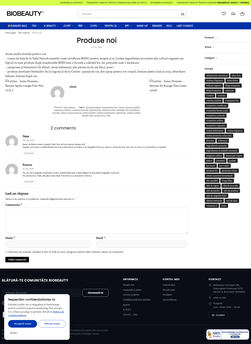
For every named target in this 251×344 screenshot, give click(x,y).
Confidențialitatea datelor (137, 299)
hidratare (222, 140)
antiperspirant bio (109, 107)
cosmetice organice (215, 125)
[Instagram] (4, 303)
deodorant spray (108, 110)
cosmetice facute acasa (217, 110)
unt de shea (231, 201)
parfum (232, 160)
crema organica (235, 130)
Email (100, 238)
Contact (220, 315)
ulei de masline (231, 191)
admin (73, 86)
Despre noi (128, 285)
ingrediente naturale (216, 145)
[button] (242, 14)
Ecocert (210, 140)
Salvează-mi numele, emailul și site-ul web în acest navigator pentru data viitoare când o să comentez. (66, 251)
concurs (221, 95)
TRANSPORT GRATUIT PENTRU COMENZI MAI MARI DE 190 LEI (115, 3)
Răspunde (29, 153)
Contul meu (169, 285)
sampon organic (133, 113)
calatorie (229, 90)
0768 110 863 (219, 297)
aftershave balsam (93, 107)
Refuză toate (52, 323)
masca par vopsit (234, 155)
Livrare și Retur (131, 294)
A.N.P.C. (127, 309)
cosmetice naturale (80, 110)
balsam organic (213, 85)
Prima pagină (10, 33)
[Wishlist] (223, 14)
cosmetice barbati (132, 107)
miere (209, 160)
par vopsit (224, 165)
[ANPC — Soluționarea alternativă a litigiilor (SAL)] (227, 334)
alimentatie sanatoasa (217, 75)
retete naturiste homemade (219, 176)
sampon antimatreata (106, 113)
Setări (13, 332)
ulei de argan (212, 186)
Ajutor (126, 304)
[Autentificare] (233, 14)
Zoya (224, 206)
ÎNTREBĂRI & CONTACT (70, 3)
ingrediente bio (122, 110)
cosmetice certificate (62, 110)
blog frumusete (213, 90)
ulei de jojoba (212, 191)
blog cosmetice (232, 85)
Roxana (27, 164)
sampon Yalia (87, 115)
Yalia (108, 115)
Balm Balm (232, 80)
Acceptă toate (22, 323)
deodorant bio (95, 110)
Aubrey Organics (214, 80)
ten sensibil (212, 181)
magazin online (214, 155)
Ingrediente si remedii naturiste (221, 150)
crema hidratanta (214, 130)
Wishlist (167, 294)
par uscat (210, 165)
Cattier (121, 107)
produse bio (212, 170)
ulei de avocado (230, 186)
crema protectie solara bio (219, 135)
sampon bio (121, 113)
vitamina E (211, 206)
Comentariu (13, 204)
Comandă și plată (132, 290)
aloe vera (236, 75)
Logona (64, 113)
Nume (10, 238)
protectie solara (229, 170)
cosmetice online (214, 120)
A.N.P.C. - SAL (130, 314)
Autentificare (170, 299)
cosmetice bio (232, 100)
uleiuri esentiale (214, 201)
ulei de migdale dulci (216, 196)
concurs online (213, 100)
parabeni (220, 160)
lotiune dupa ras (75, 113)
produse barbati (89, 113)
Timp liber (227, 181)
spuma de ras (99, 115)
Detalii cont (169, 290)
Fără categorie (24, 33)
